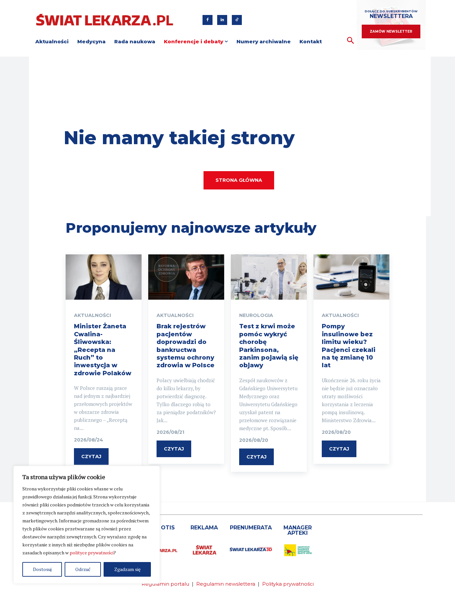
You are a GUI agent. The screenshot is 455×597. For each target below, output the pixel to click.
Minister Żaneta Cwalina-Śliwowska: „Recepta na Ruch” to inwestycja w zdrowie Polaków (102, 350)
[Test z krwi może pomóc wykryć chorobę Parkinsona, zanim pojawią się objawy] (269, 277)
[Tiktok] (237, 20)
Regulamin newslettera (225, 584)
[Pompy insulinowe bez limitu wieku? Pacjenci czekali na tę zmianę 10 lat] (351, 277)
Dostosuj (42, 569)
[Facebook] (208, 20)
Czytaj (91, 456)
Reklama (204, 527)
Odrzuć (83, 569)
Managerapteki (297, 530)
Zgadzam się (127, 569)
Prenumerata (251, 527)
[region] (86, 525)
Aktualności (92, 315)
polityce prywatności (92, 552)
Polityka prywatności (288, 584)
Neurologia (256, 315)
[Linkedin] (222, 20)
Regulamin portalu (165, 584)
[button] (350, 41)
